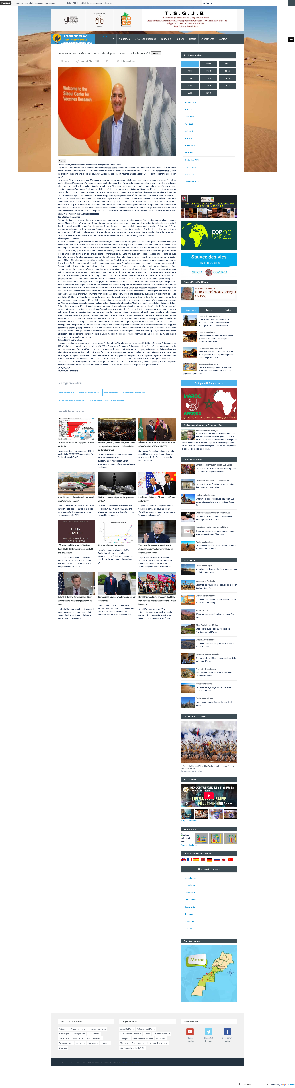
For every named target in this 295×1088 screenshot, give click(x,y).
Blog (84, 1062)
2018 (227, 71)
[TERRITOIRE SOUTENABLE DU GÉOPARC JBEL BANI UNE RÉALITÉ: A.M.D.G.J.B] (209, 206)
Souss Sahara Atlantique (130, 1034)
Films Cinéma (191, 900)
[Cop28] (209, 235)
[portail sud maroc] (71, 39)
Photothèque (190, 885)
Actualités (124, 38)
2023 (190, 64)
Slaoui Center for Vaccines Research (107, 400)
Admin (67, 61)
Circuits (209, 310)
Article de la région (78, 1029)
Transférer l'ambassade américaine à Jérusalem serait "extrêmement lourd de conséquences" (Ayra (155, 549)
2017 (190, 78)
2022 (208, 64)
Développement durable (143, 1038)
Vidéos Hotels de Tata (208, 364)
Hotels (192, 38)
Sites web (63, 1048)
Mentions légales (95, 1062)
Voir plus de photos (189, 845)
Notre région (64, 1034)
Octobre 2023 (190, 167)
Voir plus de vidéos (189, 820)
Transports (125, 1038)
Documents (190, 907)
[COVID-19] (209, 266)
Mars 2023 (189, 117)
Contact (223, 38)
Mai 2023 (189, 131)
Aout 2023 (189, 153)
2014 (190, 85)
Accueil (64, 1062)
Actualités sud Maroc (146, 1029)
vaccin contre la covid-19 (71, 400)
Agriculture (160, 1038)
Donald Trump (66, 392)
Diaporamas (190, 892)
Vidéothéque (190, 878)
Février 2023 (190, 109)
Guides (228, 310)
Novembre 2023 (191, 174)
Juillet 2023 (190, 145)
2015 (227, 78)
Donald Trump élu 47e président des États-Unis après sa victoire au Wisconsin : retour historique (157, 601)
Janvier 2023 (190, 102)
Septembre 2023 (192, 160)
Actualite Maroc (127, 1029)
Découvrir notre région (210, 869)
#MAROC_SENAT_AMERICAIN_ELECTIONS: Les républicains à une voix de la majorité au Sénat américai (117, 446)
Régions (180, 38)
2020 (190, 71)
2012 (227, 85)
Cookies (107, 1062)
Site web (188, 928)
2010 (208, 93)
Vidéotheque (78, 1038)
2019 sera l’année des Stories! (111, 545)
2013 (208, 85)
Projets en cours (65, 1043)
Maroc (147, 1034)
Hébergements (190, 310)
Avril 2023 (189, 124)
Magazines (189, 921)
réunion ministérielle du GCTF (132, 1048)
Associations (93, 1034)
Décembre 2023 (192, 182)
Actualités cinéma (94, 1038)
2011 (190, 93)
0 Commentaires (128, 61)
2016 (208, 78)
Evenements (207, 38)
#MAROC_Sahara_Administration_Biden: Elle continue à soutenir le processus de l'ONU (75, 601)
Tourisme (166, 38)
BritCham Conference (134, 392)
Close (106, 36)
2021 (227, 64)
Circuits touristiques (145, 38)
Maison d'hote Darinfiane (209, 316)
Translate (291, 1085)
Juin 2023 (189, 138)
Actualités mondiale (161, 1034)
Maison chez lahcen (207, 332)
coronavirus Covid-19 (89, 392)
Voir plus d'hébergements (209, 383)
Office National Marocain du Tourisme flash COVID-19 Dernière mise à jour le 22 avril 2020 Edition (75, 549)
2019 (208, 71)
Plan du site (75, 1062)
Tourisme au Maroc (98, 1029)
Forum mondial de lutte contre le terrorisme (150, 1043)
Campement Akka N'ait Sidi (210, 348)
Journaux (189, 914)
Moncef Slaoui (111, 392)
